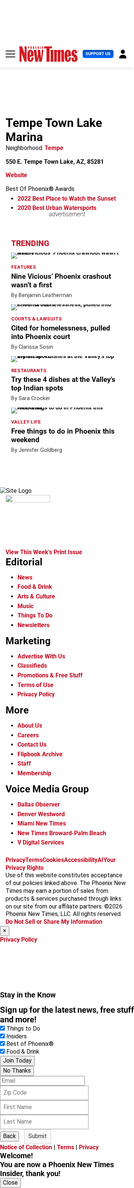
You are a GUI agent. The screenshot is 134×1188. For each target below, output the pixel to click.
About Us (29, 725)
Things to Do (23, 1028)
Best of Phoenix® (30, 1043)
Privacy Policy (36, 694)
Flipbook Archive (40, 754)
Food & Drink (34, 586)
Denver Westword (41, 814)
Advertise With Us (41, 656)
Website (16, 175)
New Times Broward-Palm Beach (61, 833)
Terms (33, 859)
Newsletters (33, 625)
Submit (37, 1136)
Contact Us (32, 744)
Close (10, 1182)
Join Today (17, 1060)
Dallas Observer (38, 804)
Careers (28, 735)
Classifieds (32, 665)
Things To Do (34, 615)
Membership (34, 773)
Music (25, 606)
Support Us (98, 53)
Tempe (54, 147)
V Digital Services (40, 842)
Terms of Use (35, 685)
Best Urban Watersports (56, 207)
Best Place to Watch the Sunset (66, 198)
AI (100, 859)
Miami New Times (41, 823)
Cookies (53, 859)
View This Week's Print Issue (44, 552)
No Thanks (17, 1070)
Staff (24, 763)
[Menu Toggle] (10, 54)
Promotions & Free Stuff (50, 675)
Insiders (16, 1036)
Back (9, 1136)
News (24, 577)
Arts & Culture (36, 596)
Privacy (15, 859)
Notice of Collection (26, 1147)
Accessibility (81, 859)
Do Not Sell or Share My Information (54, 921)
